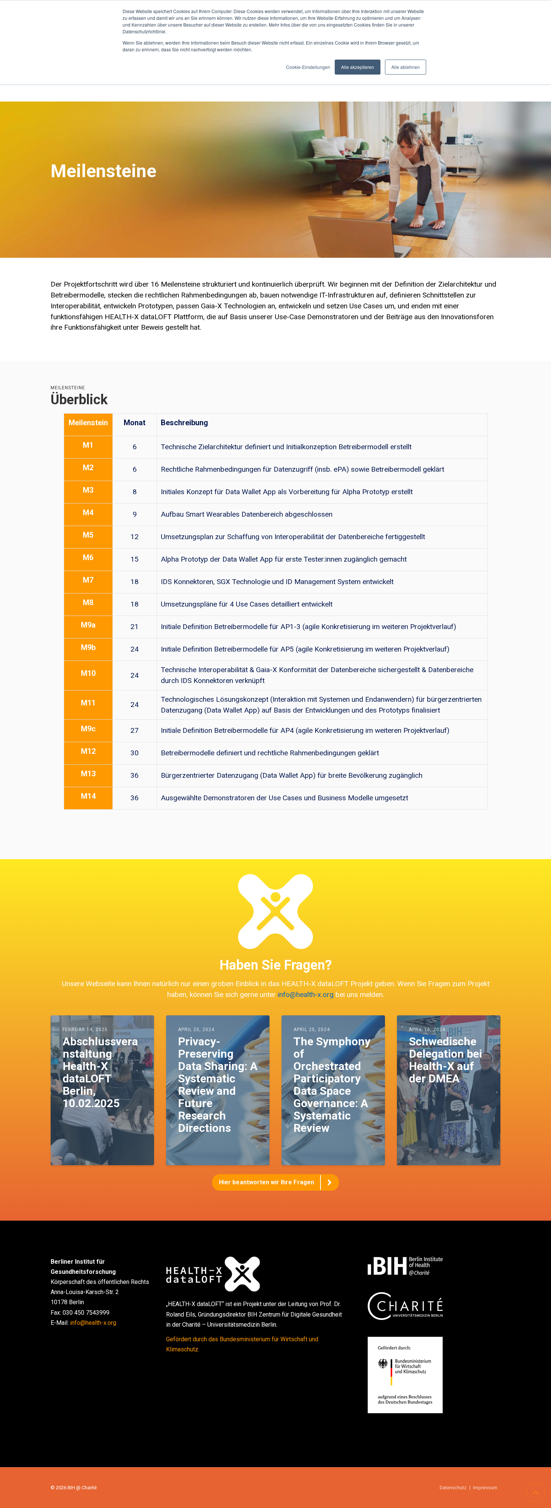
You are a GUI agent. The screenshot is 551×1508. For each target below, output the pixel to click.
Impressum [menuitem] (485, 1488)
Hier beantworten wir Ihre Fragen (266, 1182)
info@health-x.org (306, 994)
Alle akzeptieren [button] (357, 67)
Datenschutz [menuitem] (453, 1488)
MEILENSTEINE (68, 387)
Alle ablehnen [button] (405, 67)
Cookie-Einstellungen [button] (308, 67)
